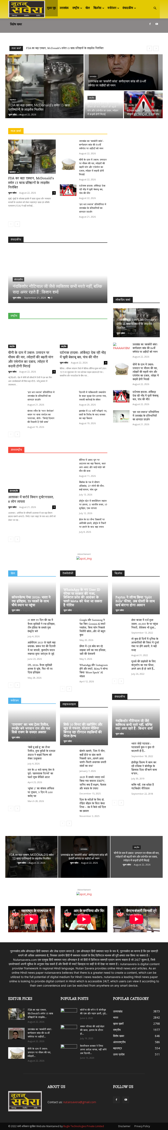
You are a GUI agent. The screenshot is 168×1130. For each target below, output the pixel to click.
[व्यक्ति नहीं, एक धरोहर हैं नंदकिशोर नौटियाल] (120, 789)
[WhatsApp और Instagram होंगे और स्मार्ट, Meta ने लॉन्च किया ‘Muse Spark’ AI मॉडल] (68, 670)
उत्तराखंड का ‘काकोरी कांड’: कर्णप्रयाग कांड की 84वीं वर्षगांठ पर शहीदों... (40, 1033)
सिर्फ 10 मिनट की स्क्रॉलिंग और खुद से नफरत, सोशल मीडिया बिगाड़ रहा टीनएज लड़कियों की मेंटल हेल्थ (83, 731)
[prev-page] (10, 224)
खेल (87, 8)
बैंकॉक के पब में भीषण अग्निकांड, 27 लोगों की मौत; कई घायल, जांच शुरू (91, 486)
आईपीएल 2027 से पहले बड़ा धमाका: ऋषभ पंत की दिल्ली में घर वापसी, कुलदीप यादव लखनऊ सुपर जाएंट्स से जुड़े (42, 648)
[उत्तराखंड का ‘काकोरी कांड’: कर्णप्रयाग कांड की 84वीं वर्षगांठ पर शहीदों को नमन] (123, 72)
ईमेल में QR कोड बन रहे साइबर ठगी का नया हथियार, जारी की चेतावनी (92, 650)
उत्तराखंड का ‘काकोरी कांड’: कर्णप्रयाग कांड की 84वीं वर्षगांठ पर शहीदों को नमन (66, 48)
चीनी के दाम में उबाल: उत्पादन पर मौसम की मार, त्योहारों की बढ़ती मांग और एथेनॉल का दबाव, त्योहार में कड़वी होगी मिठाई (93, 167)
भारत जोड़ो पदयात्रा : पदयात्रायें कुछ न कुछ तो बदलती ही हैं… (142, 747)
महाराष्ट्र (13, 100)
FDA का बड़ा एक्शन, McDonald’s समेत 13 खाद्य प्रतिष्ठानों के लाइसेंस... (40, 1014)
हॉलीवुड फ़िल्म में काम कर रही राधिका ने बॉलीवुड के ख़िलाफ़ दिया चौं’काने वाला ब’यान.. (144, 768)
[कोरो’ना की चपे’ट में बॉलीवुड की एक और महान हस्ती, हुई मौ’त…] (69, 1012)
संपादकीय (128, 8)
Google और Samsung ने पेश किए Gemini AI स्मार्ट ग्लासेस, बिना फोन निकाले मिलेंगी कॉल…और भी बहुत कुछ (92, 628)
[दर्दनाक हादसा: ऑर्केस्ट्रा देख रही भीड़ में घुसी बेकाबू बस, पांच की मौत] (143, 104)
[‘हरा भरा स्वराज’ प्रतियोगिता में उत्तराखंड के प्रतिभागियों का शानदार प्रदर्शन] (68, 209)
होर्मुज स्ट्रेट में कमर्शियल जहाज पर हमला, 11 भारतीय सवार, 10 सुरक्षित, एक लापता (93, 505)
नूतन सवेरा (12, 192)
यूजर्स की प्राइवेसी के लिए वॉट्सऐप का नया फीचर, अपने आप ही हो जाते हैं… (143, 665)
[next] (156, 48)
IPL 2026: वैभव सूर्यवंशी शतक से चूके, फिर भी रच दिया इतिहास (40, 669)
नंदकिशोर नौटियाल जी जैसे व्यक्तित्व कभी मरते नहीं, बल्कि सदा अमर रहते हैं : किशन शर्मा (134, 725)
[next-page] (17, 224)
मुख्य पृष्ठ (51, 8)
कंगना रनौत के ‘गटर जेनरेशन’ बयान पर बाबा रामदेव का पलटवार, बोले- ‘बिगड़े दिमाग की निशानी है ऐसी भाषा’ (40, 417)
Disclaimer (124, 1126)
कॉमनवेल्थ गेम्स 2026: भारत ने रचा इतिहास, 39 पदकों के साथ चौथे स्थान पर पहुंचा (31, 601)
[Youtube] (157, 24)
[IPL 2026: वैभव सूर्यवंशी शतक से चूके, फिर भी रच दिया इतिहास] (16, 670)
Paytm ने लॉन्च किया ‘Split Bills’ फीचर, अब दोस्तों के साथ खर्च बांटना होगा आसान (135, 601)
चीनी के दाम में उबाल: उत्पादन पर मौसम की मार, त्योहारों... (39, 1053)
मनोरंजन (112, 8)
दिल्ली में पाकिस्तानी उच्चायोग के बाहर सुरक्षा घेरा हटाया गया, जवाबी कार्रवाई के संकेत (93, 396)
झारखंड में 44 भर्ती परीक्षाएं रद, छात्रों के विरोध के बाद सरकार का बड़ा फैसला (93, 415)
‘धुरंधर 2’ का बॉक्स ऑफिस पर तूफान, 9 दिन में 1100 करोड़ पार (41, 792)
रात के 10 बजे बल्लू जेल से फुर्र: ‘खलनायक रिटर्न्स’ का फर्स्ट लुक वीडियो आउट (41, 774)
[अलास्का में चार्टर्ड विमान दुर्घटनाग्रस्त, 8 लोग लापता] (32, 475)
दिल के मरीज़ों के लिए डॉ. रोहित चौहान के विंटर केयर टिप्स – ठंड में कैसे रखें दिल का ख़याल (92, 805)
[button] (155, 8)
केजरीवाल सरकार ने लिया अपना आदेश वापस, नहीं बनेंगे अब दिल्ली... (93, 1050)
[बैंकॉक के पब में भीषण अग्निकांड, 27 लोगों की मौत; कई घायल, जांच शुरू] (68, 486)
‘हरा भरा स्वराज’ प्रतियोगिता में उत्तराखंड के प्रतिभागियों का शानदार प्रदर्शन (92, 208)
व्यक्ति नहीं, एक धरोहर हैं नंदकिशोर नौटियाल (142, 786)
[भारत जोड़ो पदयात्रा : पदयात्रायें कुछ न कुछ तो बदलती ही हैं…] (120, 748)
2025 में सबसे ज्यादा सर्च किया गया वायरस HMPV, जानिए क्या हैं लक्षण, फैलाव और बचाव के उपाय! (92, 783)
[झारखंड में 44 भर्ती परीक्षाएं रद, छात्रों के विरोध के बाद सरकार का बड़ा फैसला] (68, 415)
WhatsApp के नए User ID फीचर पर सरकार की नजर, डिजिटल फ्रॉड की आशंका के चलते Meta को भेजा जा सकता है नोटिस (83, 598)
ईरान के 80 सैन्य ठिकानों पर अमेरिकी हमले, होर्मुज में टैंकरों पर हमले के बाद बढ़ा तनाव (92, 523)
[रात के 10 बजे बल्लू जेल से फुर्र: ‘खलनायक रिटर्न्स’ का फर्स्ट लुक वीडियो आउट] (16, 774)
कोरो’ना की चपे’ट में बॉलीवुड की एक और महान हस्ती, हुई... (93, 1012)
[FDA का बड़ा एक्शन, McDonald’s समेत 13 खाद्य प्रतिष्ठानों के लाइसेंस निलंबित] (44, 86)
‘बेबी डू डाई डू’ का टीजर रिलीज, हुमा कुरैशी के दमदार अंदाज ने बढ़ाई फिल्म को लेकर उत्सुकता (41, 753)
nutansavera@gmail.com (79, 1102)
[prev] (149, 48)
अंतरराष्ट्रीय (13, 490)
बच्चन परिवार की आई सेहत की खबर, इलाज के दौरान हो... (92, 1030)
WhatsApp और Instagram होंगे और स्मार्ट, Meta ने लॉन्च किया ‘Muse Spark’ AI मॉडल (93, 671)
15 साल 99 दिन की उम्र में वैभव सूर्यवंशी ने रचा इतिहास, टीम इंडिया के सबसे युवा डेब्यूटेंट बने (41, 626)
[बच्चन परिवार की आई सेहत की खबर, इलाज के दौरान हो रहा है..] (69, 1029)
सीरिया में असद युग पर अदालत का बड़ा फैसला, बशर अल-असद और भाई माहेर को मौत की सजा (92, 466)
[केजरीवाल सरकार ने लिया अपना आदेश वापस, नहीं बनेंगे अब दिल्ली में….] (69, 1049)
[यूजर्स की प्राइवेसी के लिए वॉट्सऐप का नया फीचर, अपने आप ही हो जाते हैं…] (120, 666)
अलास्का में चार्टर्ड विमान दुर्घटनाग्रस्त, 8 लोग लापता (31, 499)
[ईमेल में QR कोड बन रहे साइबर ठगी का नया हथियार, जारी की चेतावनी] (68, 651)
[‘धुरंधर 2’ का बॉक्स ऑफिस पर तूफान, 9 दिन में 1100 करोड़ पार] (16, 793)
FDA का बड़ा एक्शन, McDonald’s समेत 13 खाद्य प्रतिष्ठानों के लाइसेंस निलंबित (31, 183)
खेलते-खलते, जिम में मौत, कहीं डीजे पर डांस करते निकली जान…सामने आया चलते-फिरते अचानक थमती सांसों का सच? (92, 759)
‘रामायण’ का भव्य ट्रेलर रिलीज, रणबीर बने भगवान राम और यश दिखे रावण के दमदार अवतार (31, 729)
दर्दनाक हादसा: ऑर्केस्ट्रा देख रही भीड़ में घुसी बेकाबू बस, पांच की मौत (92, 190)
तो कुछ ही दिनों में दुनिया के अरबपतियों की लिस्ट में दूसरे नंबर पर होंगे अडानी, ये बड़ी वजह (145, 645)
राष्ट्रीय (75, 8)
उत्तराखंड (64, 8)
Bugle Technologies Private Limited (83, 1126)
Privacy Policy (142, 1126)
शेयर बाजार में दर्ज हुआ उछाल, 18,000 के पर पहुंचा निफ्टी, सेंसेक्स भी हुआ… (144, 624)
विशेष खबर (16, 24)
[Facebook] (150, 24)
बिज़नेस (97, 8)
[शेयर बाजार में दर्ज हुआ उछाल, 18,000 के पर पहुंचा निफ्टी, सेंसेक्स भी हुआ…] (120, 625)
